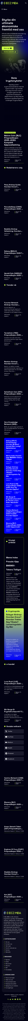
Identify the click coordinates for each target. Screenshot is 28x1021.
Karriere (8, 950)
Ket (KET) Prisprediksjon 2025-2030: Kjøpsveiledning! (13, 897)
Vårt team (8, 946)
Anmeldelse (9, 969)
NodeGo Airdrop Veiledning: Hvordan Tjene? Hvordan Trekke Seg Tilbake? (13, 232)
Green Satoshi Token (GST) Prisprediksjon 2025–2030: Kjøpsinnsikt (12, 829)
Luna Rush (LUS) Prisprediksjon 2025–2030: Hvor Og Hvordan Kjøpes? (14, 486)
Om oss (7, 942)
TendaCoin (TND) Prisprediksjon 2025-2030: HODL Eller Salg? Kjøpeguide (13, 336)
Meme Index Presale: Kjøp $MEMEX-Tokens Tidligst (14, 457)
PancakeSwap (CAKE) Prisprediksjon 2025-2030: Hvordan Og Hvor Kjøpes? (13, 210)
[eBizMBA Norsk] (9, 3)
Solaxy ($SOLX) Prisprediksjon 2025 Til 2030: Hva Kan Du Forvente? (13, 254)
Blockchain (8, 963)
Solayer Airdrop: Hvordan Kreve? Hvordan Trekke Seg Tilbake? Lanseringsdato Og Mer (13, 471)
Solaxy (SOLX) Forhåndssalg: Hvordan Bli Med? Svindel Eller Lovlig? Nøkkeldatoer (13, 444)
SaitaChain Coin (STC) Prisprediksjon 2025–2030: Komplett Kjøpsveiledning (13, 395)
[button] (26, 3)
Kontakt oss (9, 944)
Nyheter (8, 959)
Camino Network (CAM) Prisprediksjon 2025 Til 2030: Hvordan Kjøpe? (14, 513)
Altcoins (8, 965)
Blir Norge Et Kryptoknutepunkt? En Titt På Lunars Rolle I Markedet (13, 499)
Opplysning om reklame (12, 985)
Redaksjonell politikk (11, 983)
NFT (7, 967)
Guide (7, 961)
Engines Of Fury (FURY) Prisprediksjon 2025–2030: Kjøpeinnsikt (14, 851)
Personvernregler (10, 977)
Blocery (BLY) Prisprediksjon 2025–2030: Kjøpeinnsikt (14, 525)
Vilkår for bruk (9, 979)
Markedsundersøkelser (10, 132)
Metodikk (8, 952)
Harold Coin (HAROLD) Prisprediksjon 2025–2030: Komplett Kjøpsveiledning (13, 276)
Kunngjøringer (9, 987)
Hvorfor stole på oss (11, 948)
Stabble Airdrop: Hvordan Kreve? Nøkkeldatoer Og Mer (13, 874)
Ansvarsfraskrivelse (11, 981)
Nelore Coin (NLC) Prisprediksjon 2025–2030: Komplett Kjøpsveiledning (12, 140)
